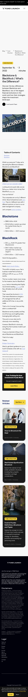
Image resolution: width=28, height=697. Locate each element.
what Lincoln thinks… (13, 266)
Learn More (14, 386)
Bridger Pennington (8, 343)
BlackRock (6, 157)
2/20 (21, 294)
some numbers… (17, 210)
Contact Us (4, 660)
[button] (24, 8)
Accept (11, 694)
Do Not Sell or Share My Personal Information (4, 654)
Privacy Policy (3, 647)
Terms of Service (4, 642)
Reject (17, 694)
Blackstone (6, 155)
